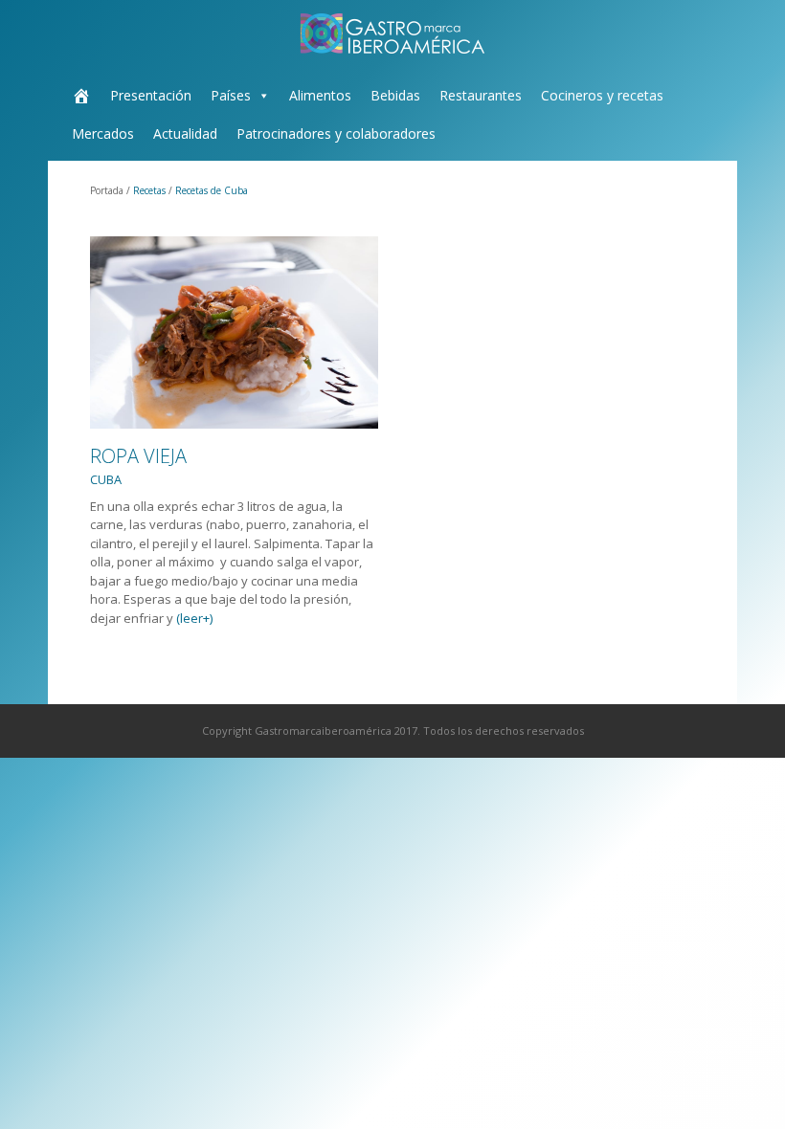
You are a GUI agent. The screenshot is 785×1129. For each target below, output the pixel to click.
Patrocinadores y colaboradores (336, 133)
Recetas (149, 190)
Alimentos (320, 95)
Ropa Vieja (138, 465)
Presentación (150, 95)
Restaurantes (480, 95)
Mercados (103, 133)
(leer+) (194, 618)
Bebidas (395, 95)
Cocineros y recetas (602, 95)
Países (231, 95)
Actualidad (185, 133)
